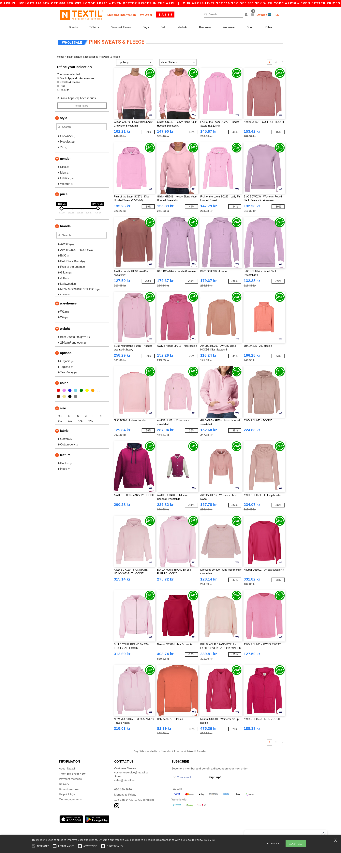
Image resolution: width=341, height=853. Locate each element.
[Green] (81, 390)
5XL (90, 420)
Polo (163, 27)
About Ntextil (67, 768)
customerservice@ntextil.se (131, 772)
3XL (70, 420)
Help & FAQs (67, 794)
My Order (146, 14)
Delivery (64, 783)
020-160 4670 (123, 789)
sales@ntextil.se (124, 780)
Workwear (229, 27)
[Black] (70, 396)
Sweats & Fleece (121, 27)
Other (268, 27)
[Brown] (58, 396)
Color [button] (64, 383)
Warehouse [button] (68, 303)
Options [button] (65, 353)
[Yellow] (87, 390)
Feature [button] (65, 455)
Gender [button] (65, 158)
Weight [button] (65, 328)
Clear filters (81, 105)
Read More (209, 839)
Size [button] (63, 408)
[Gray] (75, 396)
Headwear (205, 27)
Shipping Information (121, 14)
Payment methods (70, 778)
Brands (73, 27)
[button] (247, 14)
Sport (250, 27)
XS (69, 416)
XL (101, 416)
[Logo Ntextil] (81, 15)
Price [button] (63, 194)
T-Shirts (94, 27)
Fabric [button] (64, 430)
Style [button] (63, 118)
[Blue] (70, 390)
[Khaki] (64, 396)
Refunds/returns (69, 789)
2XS (60, 416)
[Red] (58, 390)
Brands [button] (65, 226)
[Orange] (93, 390)
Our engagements (70, 799)
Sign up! (215, 777)
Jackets (182, 27)
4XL (80, 420)
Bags (146, 27)
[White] (98, 390)
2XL (60, 420)
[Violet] (64, 390)
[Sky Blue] (75, 390)
